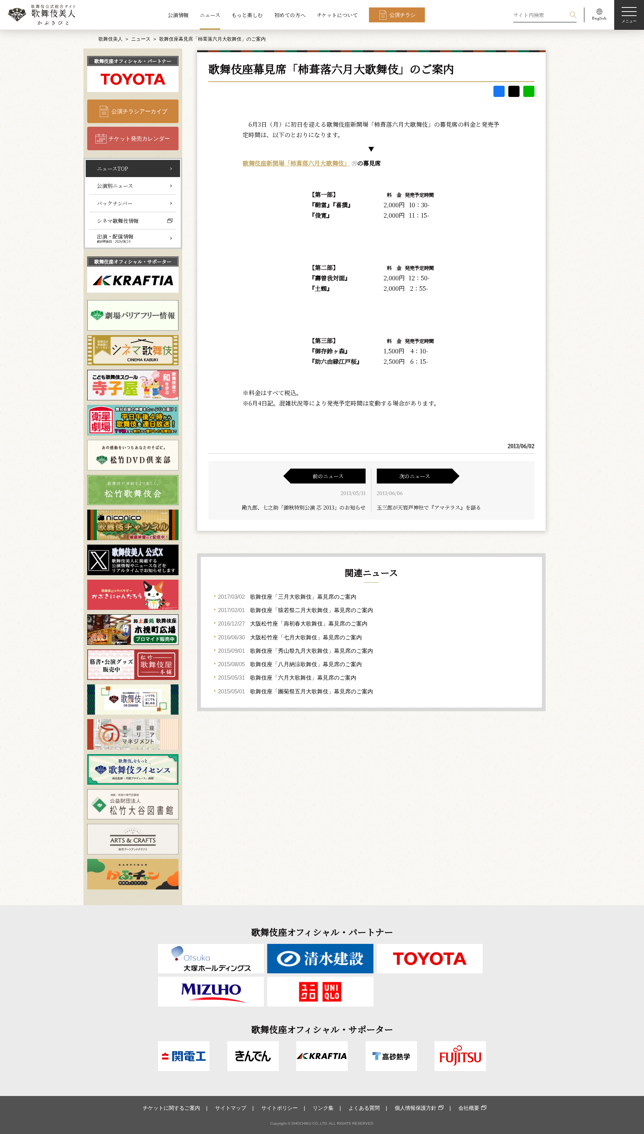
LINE (528, 91)
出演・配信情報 (115, 238)
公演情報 (178, 15)
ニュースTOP (112, 168)
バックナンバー (115, 203)
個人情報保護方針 (415, 1108)
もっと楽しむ (247, 15)
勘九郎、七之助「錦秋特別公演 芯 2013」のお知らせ (304, 507)
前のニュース (328, 476)
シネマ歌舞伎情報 (118, 220)
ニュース (210, 15)
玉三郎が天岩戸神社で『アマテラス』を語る (429, 507)
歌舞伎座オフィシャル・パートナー (132, 60)
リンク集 (323, 1108)
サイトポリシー (279, 1108)
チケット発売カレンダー (139, 138)
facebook (499, 91)
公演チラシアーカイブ (139, 111)
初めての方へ (290, 15)
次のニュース (414, 476)
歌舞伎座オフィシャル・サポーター (132, 261)
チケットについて (337, 15)
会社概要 (468, 1108)
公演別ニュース (115, 185)
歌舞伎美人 (110, 39)
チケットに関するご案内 (171, 1108)
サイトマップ (230, 1108)
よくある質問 (364, 1108)
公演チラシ (402, 15)
